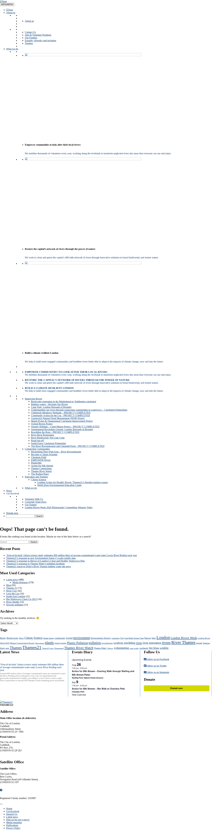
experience (116, 638)
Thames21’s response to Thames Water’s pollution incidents (35, 563)
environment (81, 638)
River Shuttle (12, 602)
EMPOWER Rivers (41, 460)
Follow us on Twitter (156, 665)
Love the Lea (12, 593)
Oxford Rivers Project (42, 424)
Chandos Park (78, 691)
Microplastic (39, 643)
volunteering (121, 648)
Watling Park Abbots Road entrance (87, 677)
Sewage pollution (14, 604)
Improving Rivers (33, 398)
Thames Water (100, 648)
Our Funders (31, 37)
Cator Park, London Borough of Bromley (51, 407)
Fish (122, 638)
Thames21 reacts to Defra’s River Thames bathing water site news (38, 566)
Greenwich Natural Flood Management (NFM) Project (58, 418)
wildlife (164, 648)
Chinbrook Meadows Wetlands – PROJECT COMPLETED (60, 412)
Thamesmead (59, 648)
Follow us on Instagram (157, 672)
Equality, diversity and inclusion (40, 40)
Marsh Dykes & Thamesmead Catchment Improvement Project (62, 421)
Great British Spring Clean (134, 638)
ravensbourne (107, 643)
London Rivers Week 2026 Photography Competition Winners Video (58, 507)
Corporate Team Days (35, 502)
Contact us (8, 755)
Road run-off (37, 440)
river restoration (152, 642)
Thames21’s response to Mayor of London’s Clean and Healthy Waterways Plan (45, 561)
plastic (49, 643)
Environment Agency (101, 638)
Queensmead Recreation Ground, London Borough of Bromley (62, 429)
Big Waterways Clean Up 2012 (21, 599)
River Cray (11, 590)
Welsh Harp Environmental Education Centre (59, 485)
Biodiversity (12, 638)
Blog (8, 585)
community (59, 638)
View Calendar (79, 694)
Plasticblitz (36, 463)
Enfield (69, 638)
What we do (12, 49)
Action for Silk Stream (42, 465)
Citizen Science (38, 479)
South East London (15, 596)
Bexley (3, 638)
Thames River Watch (41, 471)
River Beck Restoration (42, 435)
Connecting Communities (37, 449)
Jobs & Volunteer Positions (38, 35)
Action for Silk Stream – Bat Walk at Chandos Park (98, 688)
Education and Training (36, 476)
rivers (166, 642)
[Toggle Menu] (1, 804)
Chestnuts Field (38, 457)
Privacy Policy (13, 828)
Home (9, 808)
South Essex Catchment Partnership (48, 443)
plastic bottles (60, 643)
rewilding (129, 642)
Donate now (12, 513)
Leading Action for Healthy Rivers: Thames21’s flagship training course (72, 482)
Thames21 (31, 647)
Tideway (110, 648)
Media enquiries (14, 822)
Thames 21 (11, 588)
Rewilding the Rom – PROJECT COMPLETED (55, 432)
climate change (48, 638)
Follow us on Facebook (157, 659)
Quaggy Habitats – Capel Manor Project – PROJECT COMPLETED (65, 426)
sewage (199, 643)
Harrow (147, 638)
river (139, 642)
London (163, 637)
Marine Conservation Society (22, 643)
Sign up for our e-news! (17, 819)
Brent (21, 638)
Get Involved (12, 493)
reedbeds (118, 643)
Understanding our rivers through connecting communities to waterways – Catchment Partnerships (79, 410)
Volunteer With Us (34, 499)
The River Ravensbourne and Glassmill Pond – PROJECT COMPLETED (67, 446)
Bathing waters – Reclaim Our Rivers (49, 404)
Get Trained (30, 504)
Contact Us (30, 32)
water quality (134, 648)
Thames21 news (48, 648)
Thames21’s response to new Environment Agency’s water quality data (41, 558)
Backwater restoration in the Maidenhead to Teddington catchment (63, 401)
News (9, 490)
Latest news (12, 579)
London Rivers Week (184, 637)
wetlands (144, 648)
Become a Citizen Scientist (44, 454)
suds (7, 648)
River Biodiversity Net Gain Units (48, 437)
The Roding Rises (40, 474)
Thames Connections (41, 468)
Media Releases (20, 582)
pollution (95, 643)
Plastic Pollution (77, 642)
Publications (12, 825)
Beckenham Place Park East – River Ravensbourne (56, 451)
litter (154, 638)
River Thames (183, 642)
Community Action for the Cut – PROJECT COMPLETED (60, 415)
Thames (16, 648)
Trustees (29, 43)
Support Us (11, 814)
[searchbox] (20, 516)
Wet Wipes (154, 648)
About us (10, 12)
